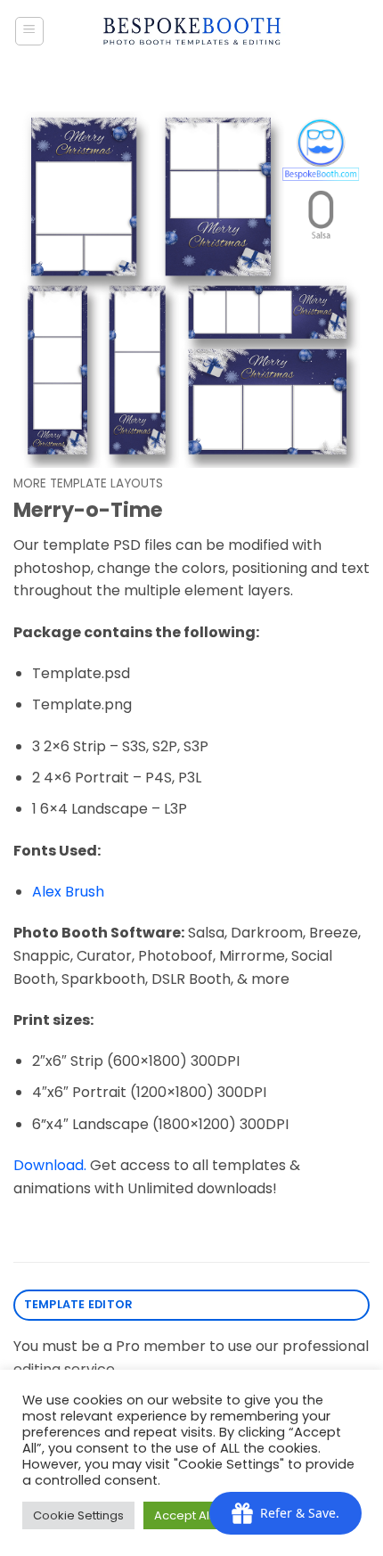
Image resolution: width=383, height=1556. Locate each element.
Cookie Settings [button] (78, 1515)
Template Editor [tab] (79, 1304)
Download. (49, 1165)
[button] (29, 31)
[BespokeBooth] (192, 31)
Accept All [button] (183, 1515)
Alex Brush (68, 891)
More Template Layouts (88, 483)
